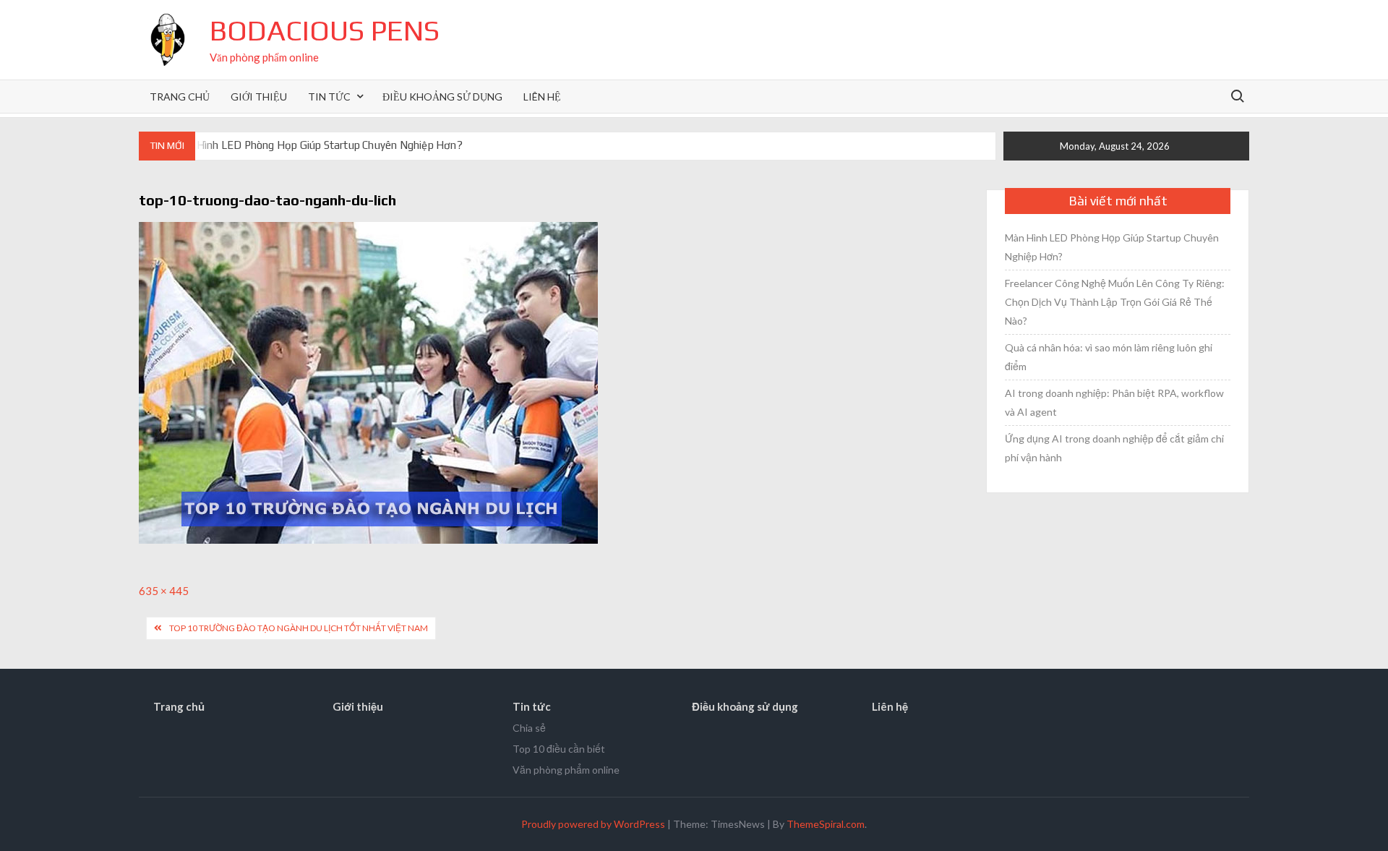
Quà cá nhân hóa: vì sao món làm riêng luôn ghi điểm (1108, 356)
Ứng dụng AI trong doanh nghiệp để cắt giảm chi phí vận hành (1114, 447)
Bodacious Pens (325, 30)
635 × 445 (164, 590)
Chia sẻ (529, 728)
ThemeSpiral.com (826, 824)
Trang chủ (180, 96)
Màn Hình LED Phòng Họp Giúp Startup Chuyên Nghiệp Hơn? (318, 145)
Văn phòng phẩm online (566, 770)
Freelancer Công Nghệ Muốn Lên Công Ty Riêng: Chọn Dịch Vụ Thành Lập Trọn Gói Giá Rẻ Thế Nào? (1115, 302)
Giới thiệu (259, 96)
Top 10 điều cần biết (559, 749)
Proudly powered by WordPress (593, 824)
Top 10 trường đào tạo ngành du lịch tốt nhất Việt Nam (298, 628)
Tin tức (329, 96)
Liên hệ (542, 96)
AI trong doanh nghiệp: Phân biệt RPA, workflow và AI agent (1114, 402)
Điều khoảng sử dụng (442, 96)
